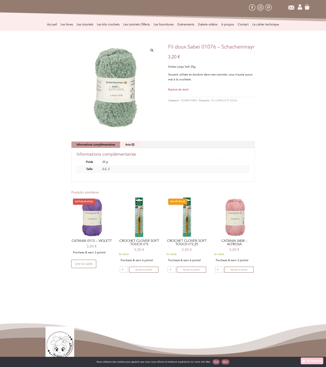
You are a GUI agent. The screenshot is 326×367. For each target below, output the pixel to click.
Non (225, 361)
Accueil (52, 25)
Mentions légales (160, 344)
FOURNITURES (189, 100)
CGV (144, 344)
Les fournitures (164, 25)
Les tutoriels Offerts (136, 25)
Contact (243, 25)
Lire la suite (84, 264)
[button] (152, 50)
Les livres (67, 25)
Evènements (185, 25)
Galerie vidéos (208, 25)
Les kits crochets (108, 25)
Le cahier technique (265, 25)
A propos (227, 25)
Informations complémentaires (96, 145)
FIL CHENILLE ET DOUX (224, 100)
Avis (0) (129, 145)
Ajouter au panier (143, 269)
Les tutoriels (85, 25)
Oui (216, 361)
